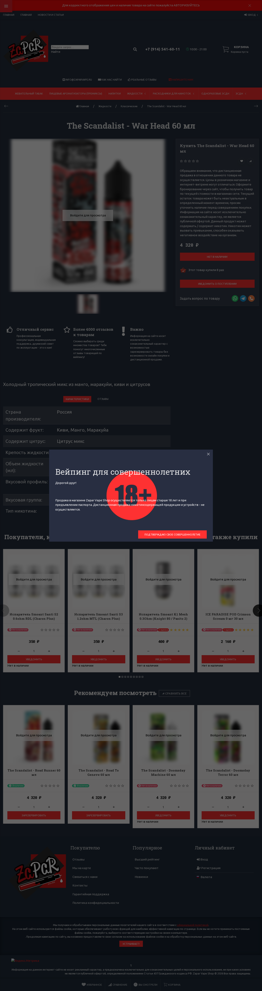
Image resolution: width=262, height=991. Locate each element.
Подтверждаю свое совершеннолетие (172, 534)
